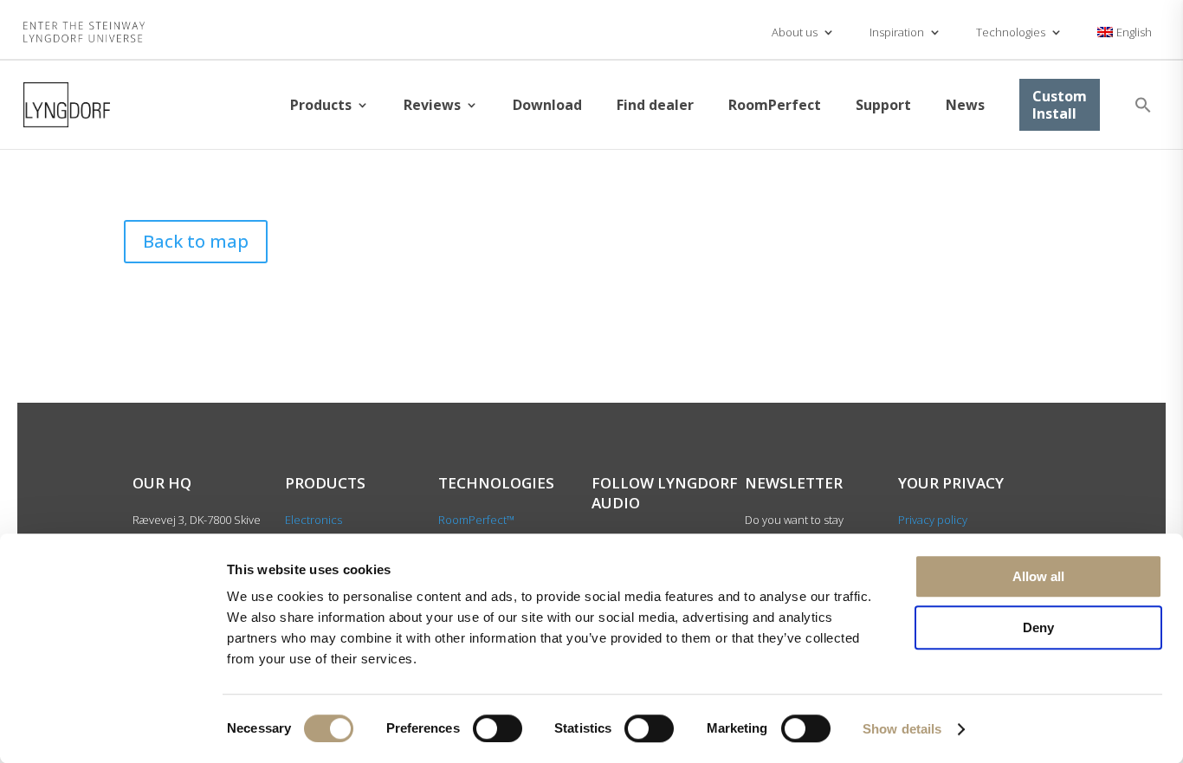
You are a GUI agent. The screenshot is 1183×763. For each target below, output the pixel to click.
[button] (1143, 104)
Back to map (196, 241)
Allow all (1038, 576)
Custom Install (1059, 105)
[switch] (497, 728)
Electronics (313, 519)
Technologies (1010, 32)
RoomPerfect (774, 104)
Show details (902, 728)
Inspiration (896, 32)
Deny (1038, 627)
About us (795, 32)
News (965, 104)
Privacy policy (932, 519)
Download (547, 104)
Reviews (432, 104)
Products (321, 104)
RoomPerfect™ (476, 519)
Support (883, 104)
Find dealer (655, 104)
